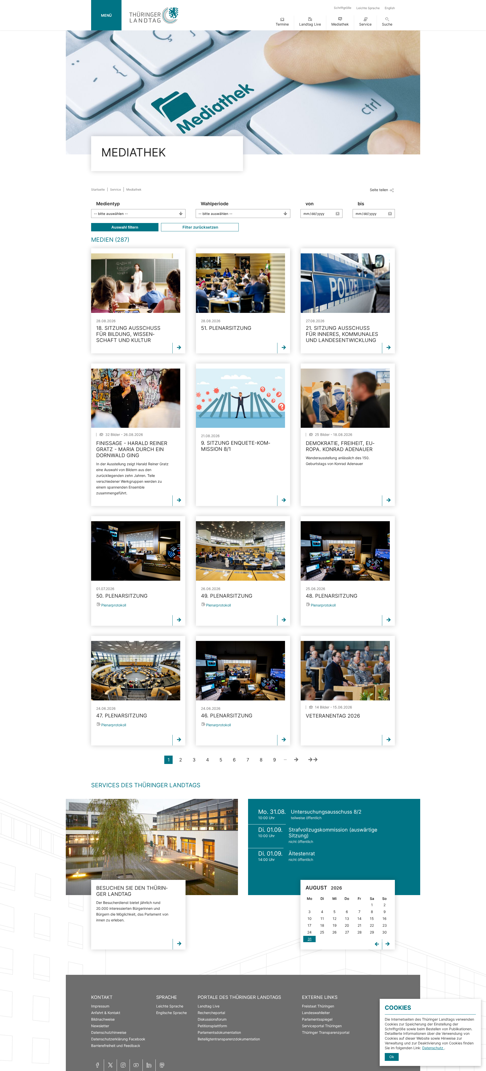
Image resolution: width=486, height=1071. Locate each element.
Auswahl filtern (124, 227)
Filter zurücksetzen (199, 227)
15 (372, 918)
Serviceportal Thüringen (322, 1026)
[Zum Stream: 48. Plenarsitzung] (345, 551)
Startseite (98, 189)
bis (361, 203)
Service (365, 24)
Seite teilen (379, 190)
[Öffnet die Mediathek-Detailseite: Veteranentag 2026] (345, 670)
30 (384, 932)
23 (384, 925)
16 (384, 918)
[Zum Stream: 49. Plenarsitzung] (240, 551)
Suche (387, 24)
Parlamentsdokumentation (219, 1032)
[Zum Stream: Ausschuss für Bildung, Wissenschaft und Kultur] (135, 283)
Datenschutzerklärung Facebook (118, 1039)
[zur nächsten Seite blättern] (296, 760)
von (310, 203)
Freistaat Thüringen (318, 1006)
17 (309, 925)
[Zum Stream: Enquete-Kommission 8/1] (240, 398)
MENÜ (106, 15)
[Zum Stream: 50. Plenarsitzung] (135, 551)
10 (310, 918)
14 (359, 918)
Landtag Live (310, 24)
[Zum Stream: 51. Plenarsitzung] (240, 283)
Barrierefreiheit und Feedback (115, 1045)
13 (347, 918)
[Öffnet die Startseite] (154, 25)
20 (347, 925)
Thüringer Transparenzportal (325, 1032)
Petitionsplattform (212, 1026)
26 (334, 932)
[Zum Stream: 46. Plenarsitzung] (240, 670)
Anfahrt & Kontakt (105, 1013)
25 (322, 932)
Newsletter (100, 1026)
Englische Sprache (171, 1013)
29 (372, 932)
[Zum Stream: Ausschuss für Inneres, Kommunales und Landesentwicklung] (345, 283)
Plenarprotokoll (113, 605)
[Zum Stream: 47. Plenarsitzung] (135, 670)
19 (335, 925)
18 (322, 925)
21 (359, 925)
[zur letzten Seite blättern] (312, 760)
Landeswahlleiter (316, 1013)
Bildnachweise (103, 1019)
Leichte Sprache (368, 8)
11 (322, 918)
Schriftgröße (342, 8)
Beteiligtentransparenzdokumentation (229, 1039)
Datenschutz (433, 1048)
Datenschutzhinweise (108, 1032)
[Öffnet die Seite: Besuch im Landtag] (152, 847)
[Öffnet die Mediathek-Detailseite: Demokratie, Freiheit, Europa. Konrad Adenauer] (345, 398)
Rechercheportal (211, 1013)
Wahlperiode (215, 203)
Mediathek (340, 24)
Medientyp (108, 203)
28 (359, 932)
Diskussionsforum (212, 1019)
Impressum (100, 1006)
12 (334, 918)
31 (310, 939)
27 (347, 932)
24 (309, 932)
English (390, 8)
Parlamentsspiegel (317, 1019)
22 (372, 925)
